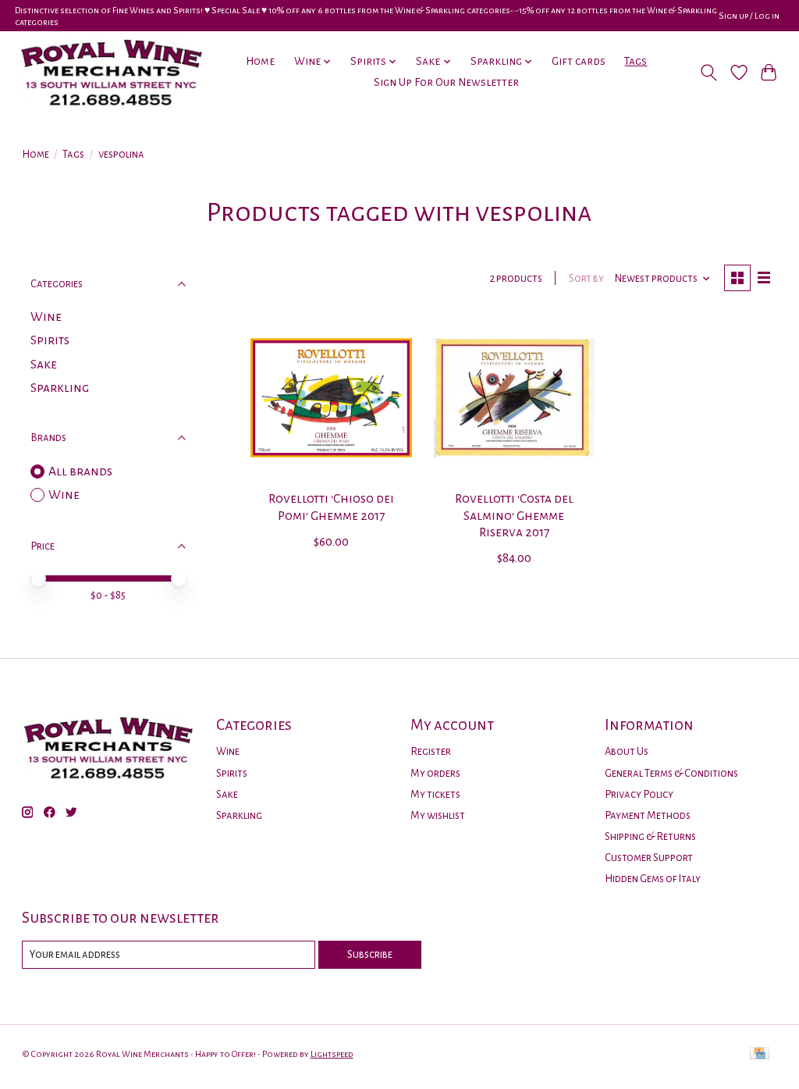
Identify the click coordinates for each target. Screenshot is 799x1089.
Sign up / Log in (749, 15)
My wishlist (437, 815)
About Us (626, 751)
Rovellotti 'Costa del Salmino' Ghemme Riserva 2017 (514, 515)
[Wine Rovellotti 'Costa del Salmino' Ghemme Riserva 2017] (514, 398)
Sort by (586, 278)
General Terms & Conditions (671, 773)
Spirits (49, 340)
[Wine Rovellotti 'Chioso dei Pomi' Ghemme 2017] (331, 398)
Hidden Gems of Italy (653, 878)
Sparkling (59, 388)
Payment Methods (648, 815)
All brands (80, 471)
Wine (46, 317)
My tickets (435, 794)
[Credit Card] (759, 1054)
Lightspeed (332, 1054)
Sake (43, 365)
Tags (635, 61)
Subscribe (369, 954)
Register (430, 751)
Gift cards (578, 61)
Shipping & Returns (650, 836)
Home (260, 61)
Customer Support (649, 857)
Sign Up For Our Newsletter (446, 82)
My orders (435, 773)
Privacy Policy (639, 794)
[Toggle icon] (708, 73)
